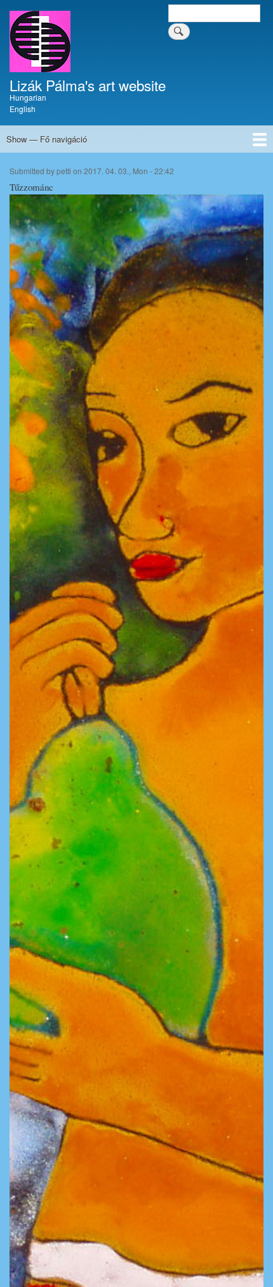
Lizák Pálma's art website (88, 85)
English (23, 108)
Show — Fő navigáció (46, 139)
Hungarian (28, 97)
